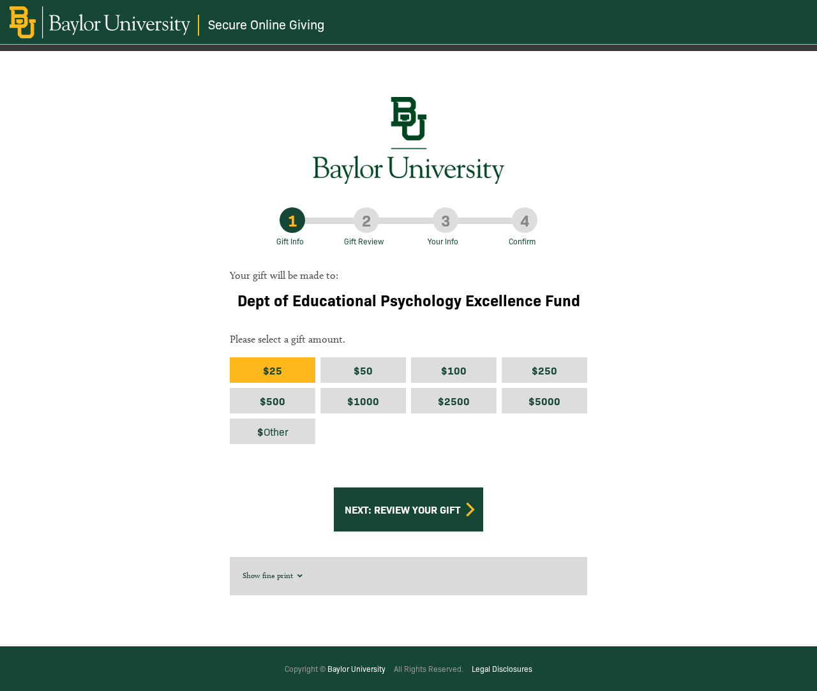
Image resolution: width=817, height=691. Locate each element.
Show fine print (269, 575)
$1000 (363, 401)
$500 (272, 401)
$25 (272, 370)
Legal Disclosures (502, 668)
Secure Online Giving (266, 24)
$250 (544, 370)
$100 (454, 370)
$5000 (544, 401)
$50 (363, 370)
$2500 (454, 401)
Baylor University (356, 668)
